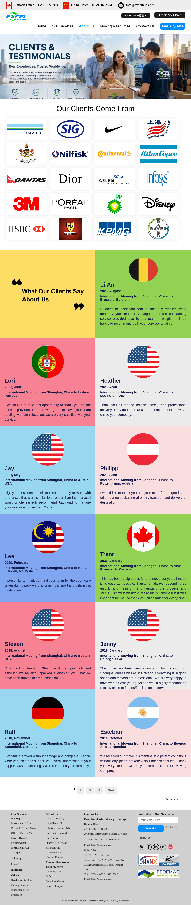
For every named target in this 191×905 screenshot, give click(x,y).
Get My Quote (53, 871)
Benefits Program (55, 886)
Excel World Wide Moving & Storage (105, 819)
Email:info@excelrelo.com (98, 845)
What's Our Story (55, 818)
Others (15, 875)
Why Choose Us (54, 823)
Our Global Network (57, 833)
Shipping (16, 858)
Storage (15, 864)
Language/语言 (134, 15)
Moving (15, 818)
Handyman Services (21, 880)
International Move (21, 823)
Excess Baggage (19, 838)
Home (41, 26)
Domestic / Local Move (23, 828)
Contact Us (145, 26)
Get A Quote (173, 26)
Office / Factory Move (23, 833)
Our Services (62, 26)
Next (111, 790)
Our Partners (52, 838)
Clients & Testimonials (58, 828)
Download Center (55, 881)
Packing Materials (20, 885)
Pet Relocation (18, 842)
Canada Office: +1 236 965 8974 (101, 839)
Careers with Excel (56, 852)
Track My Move (170, 15)
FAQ (48, 876)
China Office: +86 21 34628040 (101, 874)
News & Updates (54, 857)
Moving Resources (115, 26)
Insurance (16, 869)
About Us (86, 26)
